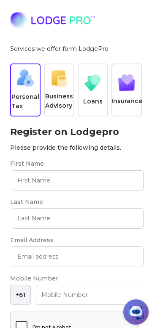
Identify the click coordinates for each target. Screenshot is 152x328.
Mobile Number (34, 278)
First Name (27, 163)
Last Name (26, 202)
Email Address (32, 240)
